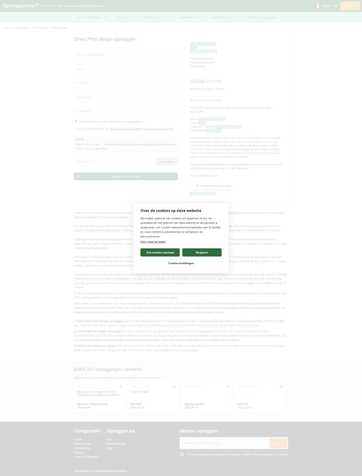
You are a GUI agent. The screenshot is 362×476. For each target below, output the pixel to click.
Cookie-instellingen (181, 263)
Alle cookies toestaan (160, 252)
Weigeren (202, 252)
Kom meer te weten (153, 241)
